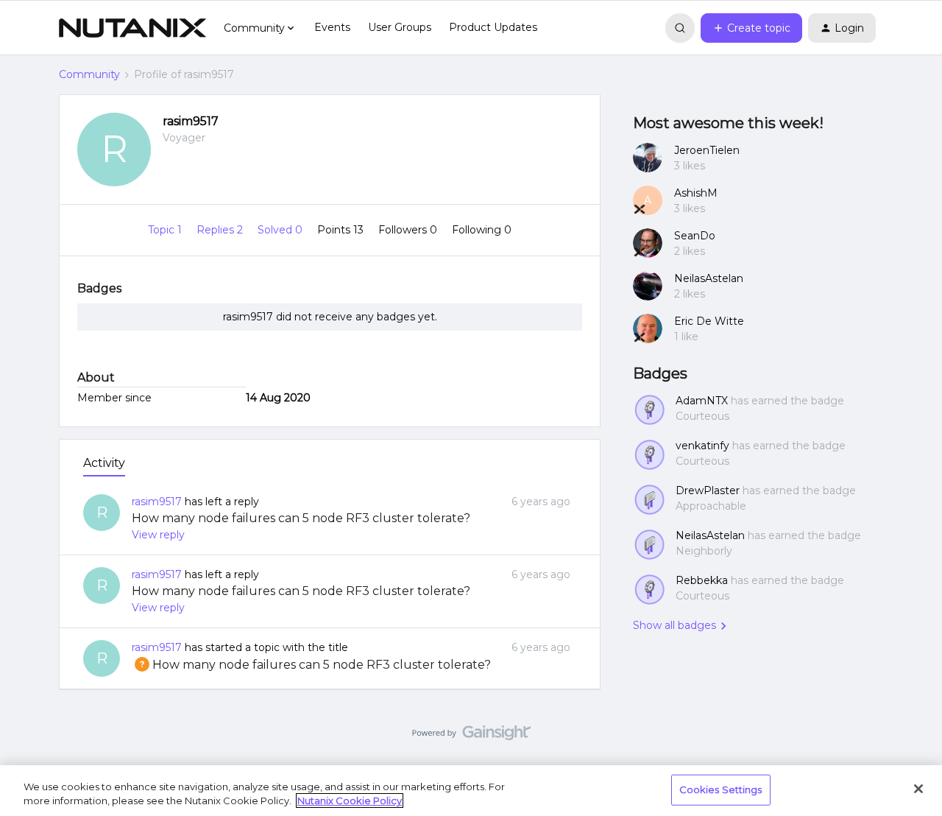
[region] (471, 790)
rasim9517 (191, 121)
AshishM (696, 193)
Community (89, 74)
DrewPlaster (708, 490)
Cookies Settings (720, 789)
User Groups (399, 27)
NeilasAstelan (708, 278)
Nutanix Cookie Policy (349, 800)
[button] (751, 28)
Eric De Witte (709, 321)
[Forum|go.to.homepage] (132, 28)
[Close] (918, 789)
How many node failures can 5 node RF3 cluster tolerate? (301, 518)
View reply (158, 534)
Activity (104, 463)
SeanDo (694, 235)
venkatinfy (702, 445)
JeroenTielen (707, 150)
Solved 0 (281, 229)
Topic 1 (166, 229)
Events (332, 27)
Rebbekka (702, 580)
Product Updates (493, 27)
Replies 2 (221, 229)
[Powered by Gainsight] (471, 736)
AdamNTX (702, 400)
